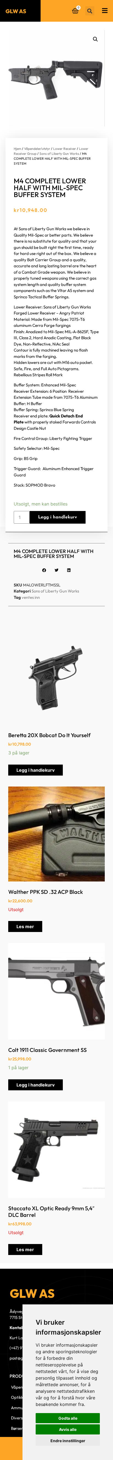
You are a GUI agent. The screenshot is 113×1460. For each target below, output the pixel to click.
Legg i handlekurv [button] (35, 770)
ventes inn (31, 597)
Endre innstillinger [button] (67, 1440)
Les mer (25, 926)
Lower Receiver (64, 149)
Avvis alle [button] (68, 1429)
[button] (89, 10)
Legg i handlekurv (57, 517)
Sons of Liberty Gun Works (59, 153)
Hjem (17, 149)
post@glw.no (21, 1358)
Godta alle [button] (67, 1418)
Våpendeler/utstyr (37, 149)
